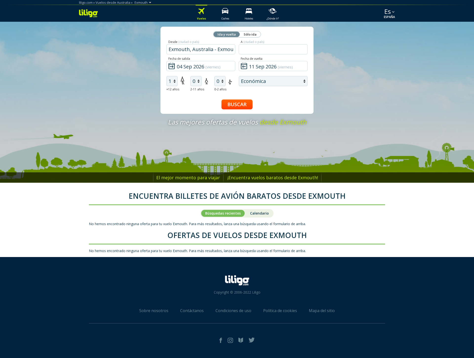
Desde (183, 42)
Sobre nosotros (153, 310)
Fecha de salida (179, 59)
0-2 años (220, 89)
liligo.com (86, 2)
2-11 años (197, 89)
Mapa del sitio (322, 310)
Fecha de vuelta (251, 59)
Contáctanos (192, 310)
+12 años (172, 89)
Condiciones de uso (233, 310)
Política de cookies (280, 310)
